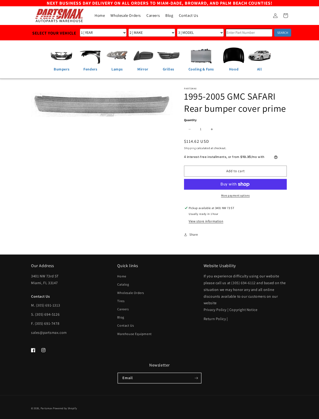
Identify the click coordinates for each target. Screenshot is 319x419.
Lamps (117, 69)
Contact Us (125, 325)
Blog (120, 317)
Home (121, 276)
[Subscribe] (196, 378)
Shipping (190, 148)
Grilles (168, 69)
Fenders (90, 69)
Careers (123, 309)
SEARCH (282, 33)
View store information (206, 221)
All (259, 69)
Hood (233, 69)
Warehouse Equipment (134, 334)
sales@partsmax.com (49, 332)
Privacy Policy (215, 309)
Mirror (142, 69)
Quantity (190, 120)
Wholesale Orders (130, 293)
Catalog (123, 284)
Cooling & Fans (201, 69)
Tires (120, 301)
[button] (265, 15)
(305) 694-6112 (243, 282)
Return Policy (215, 318)
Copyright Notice (243, 309)
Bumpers (61, 69)
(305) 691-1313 (48, 305)
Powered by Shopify (65, 408)
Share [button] (193, 234)
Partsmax (47, 408)
